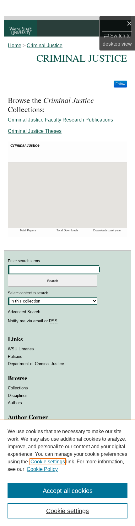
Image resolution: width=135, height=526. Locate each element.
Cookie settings (47, 461)
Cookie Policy (42, 469)
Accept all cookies (68, 490)
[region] (67, 473)
